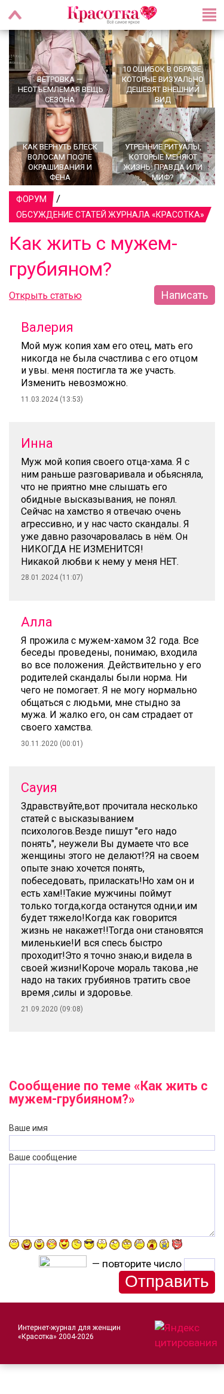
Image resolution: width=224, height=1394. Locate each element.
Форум (31, 199)
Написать (184, 295)
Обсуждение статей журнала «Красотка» (110, 214)
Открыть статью (45, 295)
